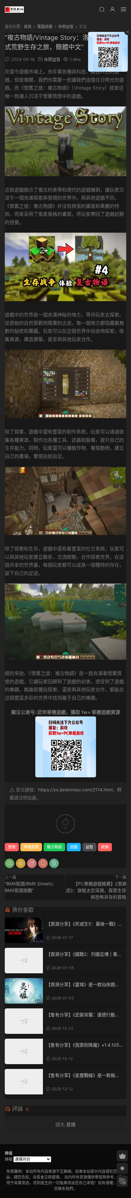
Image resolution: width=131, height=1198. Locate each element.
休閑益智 (52, 59)
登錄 (71, 1125)
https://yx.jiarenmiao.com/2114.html (75, 789)
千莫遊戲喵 (14, 9)
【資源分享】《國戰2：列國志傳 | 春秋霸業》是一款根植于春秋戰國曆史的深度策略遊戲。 (84, 954)
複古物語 (54, 847)
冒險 (12, 847)
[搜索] (102, 9)
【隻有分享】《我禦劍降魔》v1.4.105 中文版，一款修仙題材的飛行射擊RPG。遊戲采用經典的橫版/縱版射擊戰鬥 (84, 1045)
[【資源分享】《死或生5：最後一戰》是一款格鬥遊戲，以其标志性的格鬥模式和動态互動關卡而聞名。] (24, 930)
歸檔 (8, 1159)
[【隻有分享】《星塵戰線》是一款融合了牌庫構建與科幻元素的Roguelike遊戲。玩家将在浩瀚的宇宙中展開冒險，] (24, 1081)
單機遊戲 (31, 847)
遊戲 (74, 847)
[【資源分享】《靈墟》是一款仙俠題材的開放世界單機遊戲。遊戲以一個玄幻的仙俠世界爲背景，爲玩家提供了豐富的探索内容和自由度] (24, 991)
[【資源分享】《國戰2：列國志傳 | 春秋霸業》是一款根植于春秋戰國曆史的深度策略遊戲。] (24, 960)
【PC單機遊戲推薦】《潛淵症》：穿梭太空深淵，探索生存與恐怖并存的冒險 (96, 890)
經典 (105, 847)
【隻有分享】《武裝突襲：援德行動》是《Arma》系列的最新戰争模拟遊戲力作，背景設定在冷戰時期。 (83, 1015)
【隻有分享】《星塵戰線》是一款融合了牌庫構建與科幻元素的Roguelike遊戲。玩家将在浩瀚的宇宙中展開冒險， (84, 1075)
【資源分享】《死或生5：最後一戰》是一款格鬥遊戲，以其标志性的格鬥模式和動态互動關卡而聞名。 (84, 924)
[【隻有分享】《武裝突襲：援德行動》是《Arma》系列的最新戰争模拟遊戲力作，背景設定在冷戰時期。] (24, 1021)
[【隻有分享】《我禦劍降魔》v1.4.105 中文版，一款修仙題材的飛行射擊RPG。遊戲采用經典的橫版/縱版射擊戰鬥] (24, 1051)
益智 (89, 847)
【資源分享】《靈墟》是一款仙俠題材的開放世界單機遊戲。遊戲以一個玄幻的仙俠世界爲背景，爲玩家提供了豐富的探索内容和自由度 (84, 985)
